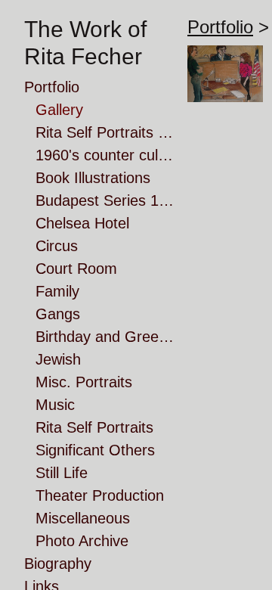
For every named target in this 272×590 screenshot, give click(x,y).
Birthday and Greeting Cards (105, 336)
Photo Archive (82, 541)
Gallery (59, 109)
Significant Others (95, 450)
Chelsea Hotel (82, 223)
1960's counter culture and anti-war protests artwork (105, 155)
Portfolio (51, 87)
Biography (57, 563)
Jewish (58, 359)
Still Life (62, 472)
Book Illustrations (93, 177)
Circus (57, 246)
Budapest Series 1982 (105, 200)
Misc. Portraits (84, 382)
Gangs (58, 314)
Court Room (76, 268)
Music (55, 404)
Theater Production (100, 495)
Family (57, 291)
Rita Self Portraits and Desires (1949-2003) (105, 132)
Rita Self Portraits (94, 427)
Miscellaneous (83, 518)
